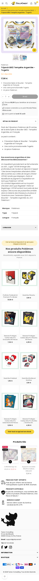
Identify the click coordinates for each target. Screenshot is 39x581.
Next (37, 35)
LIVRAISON (7, 228)
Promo (5, 447)
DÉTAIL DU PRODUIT (10, 121)
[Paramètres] (31, 3)
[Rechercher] (6, 3)
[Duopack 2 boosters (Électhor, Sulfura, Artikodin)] (28, 454)
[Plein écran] (34, 50)
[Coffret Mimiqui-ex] (10, 454)
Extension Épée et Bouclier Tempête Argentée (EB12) (17, 10)
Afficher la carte (7, 110)
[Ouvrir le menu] (3, 3)
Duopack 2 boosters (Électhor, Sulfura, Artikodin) (28, 469)
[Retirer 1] (2, 97)
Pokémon (4, 65)
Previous (2, 35)
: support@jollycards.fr (13, 539)
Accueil (3, 8)
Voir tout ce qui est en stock (19, 432)
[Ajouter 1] (8, 97)
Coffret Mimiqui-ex (10, 467)
